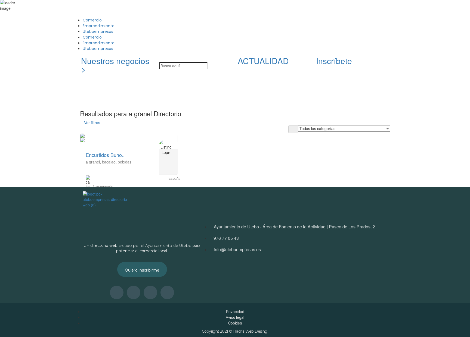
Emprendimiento (99, 26)
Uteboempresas (98, 31)
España (174, 178)
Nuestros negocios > (115, 65)
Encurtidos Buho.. (105, 154)
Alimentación (102, 186)
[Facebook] (416, 63)
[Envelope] (445, 63)
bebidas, (125, 161)
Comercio (92, 20)
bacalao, (110, 161)
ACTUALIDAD (263, 61)
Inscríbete (334, 61)
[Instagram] (401, 63)
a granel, (94, 161)
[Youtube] (430, 63)
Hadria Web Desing (250, 331)
